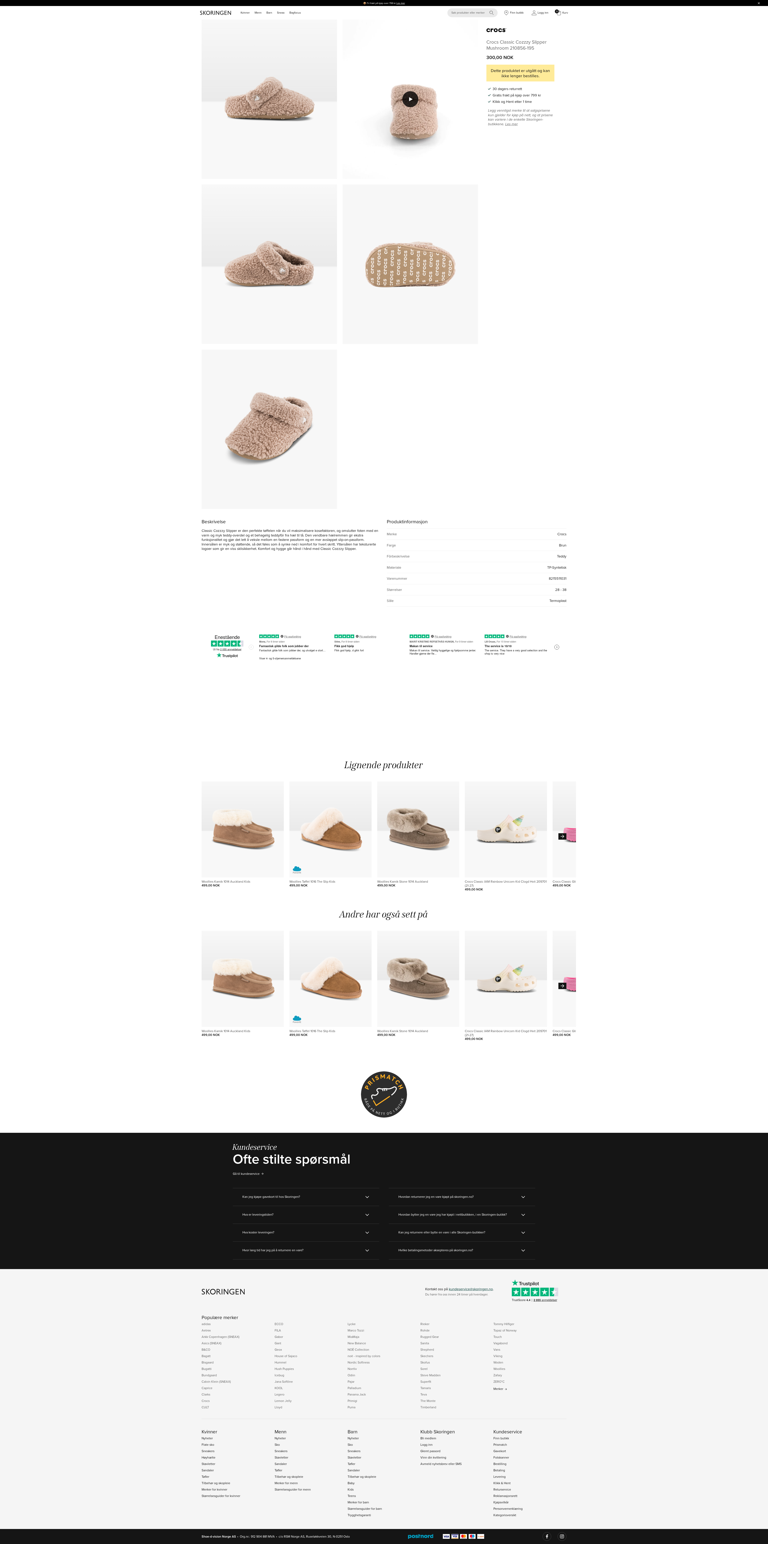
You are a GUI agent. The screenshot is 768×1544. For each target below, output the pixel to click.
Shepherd (427, 1349)
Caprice (207, 1388)
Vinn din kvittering (433, 1457)
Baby (351, 1483)
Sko (277, 1445)
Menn (258, 13)
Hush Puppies (284, 1369)
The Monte (428, 1401)
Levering (499, 1477)
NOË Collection (358, 1349)
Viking (497, 1356)
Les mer (400, 3)
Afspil (410, 99)
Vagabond (500, 1343)
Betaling (499, 1470)
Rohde (425, 1330)
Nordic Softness (359, 1362)
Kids (351, 1489)
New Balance (357, 1343)
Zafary (497, 1375)
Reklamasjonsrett (505, 1496)
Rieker (424, 1324)
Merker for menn (286, 1483)
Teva (423, 1394)
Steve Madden (430, 1375)
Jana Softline (284, 1382)
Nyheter (207, 1438)
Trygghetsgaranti (359, 1515)
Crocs (206, 1401)
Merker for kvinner (214, 1489)
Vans (496, 1349)
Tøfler (205, 1477)
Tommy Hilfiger (503, 1324)
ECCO (279, 1324)
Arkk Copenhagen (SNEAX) (220, 1337)
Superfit (425, 1382)
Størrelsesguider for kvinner (221, 1496)
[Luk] (759, 3)
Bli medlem (428, 1438)
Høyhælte (208, 1457)
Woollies (499, 1369)
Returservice (502, 1489)
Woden (498, 1362)
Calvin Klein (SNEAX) (216, 1382)
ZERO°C (499, 1382)
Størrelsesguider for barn (365, 1509)
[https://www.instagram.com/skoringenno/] (562, 1536)
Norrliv (352, 1369)
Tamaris (425, 1388)
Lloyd (278, 1407)
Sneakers (208, 1451)
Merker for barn (358, 1502)
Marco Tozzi (356, 1330)
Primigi (352, 1401)
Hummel (280, 1362)
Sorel (424, 1369)
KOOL (279, 1388)
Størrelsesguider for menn (293, 1489)
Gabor (279, 1337)
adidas (206, 1324)
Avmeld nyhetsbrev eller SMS (441, 1464)
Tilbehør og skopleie (216, 1483)
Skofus (425, 1362)
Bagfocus (295, 13)
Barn (269, 13)
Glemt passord (430, 1451)
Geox (278, 1349)
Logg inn (426, 1445)
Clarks (206, 1394)
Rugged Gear (429, 1337)
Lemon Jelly (283, 1401)
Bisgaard (208, 1362)
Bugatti (207, 1369)
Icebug (279, 1375)
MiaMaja (353, 1337)
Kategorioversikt (504, 1515)
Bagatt (206, 1356)
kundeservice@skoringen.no (471, 1288)
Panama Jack (357, 1394)
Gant (278, 1343)
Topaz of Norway (505, 1330)
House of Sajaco (286, 1356)
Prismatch (500, 1445)
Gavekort (499, 1451)
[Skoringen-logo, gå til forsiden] (215, 13)
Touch (497, 1337)
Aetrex (206, 1330)
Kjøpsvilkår (501, 1502)
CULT (205, 1407)
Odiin (351, 1375)
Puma (351, 1407)
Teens (352, 1496)
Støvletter (208, 1464)
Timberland (428, 1407)
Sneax (281, 13)
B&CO (206, 1349)
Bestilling (499, 1464)
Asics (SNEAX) (211, 1343)
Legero (279, 1394)
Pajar (351, 1382)
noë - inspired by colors (364, 1356)
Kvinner (245, 13)
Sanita (424, 1343)
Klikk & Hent (502, 1483)
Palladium (354, 1388)
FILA (278, 1330)
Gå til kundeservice (246, 1173)
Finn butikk (501, 1438)
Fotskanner (501, 1457)
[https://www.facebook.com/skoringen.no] (547, 1536)
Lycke (352, 1324)
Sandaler (208, 1470)
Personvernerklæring (508, 1509)
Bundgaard (209, 1375)
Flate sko (208, 1445)
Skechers (426, 1356)
